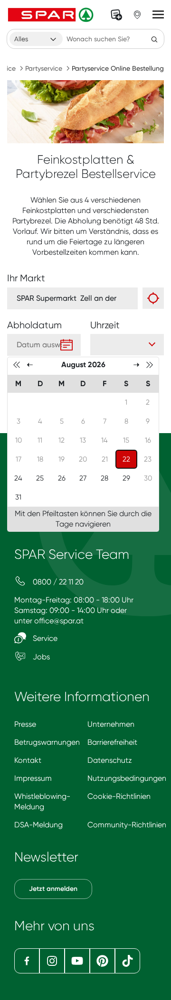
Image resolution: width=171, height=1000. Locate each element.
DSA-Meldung (38, 824)
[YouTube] (77, 960)
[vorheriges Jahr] (16, 364)
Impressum (33, 778)
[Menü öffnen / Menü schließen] (158, 14)
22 (130, 458)
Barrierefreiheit (112, 742)
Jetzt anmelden (53, 889)
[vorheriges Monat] (30, 364)
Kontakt (27, 760)
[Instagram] (52, 960)
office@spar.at (59, 620)
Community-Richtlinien (126, 824)
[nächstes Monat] (136, 364)
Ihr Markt (26, 278)
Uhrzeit (105, 325)
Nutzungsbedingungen (126, 778)
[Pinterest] (102, 960)
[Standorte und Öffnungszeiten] (137, 14)
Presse (25, 724)
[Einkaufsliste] (116, 14)
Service (44, 638)
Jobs (40, 656)
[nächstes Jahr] (149, 364)
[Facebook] (26, 960)
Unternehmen (110, 724)
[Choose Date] (66, 344)
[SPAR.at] (51, 14)
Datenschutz (109, 760)
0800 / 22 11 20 (57, 581)
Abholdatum (34, 325)
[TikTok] (127, 960)
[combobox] (36, 39)
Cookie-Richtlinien (119, 796)
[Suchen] (154, 39)
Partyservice (43, 68)
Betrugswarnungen (47, 742)
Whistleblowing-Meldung (42, 801)
